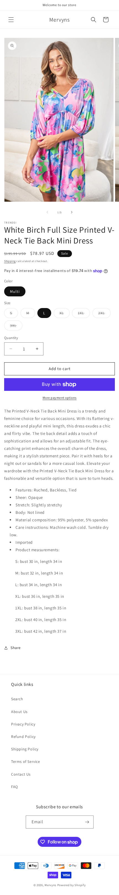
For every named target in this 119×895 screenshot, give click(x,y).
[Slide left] (47, 212)
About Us (19, 711)
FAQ (14, 786)
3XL (16, 326)
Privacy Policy (23, 724)
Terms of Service (25, 761)
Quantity (11, 337)
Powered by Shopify (71, 885)
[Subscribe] (87, 822)
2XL (104, 314)
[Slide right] (72, 212)
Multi (15, 291)
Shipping (10, 261)
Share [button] (16, 647)
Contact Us (21, 774)
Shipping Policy (24, 749)
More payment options (60, 398)
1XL (84, 314)
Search (17, 698)
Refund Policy (23, 736)
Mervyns (50, 885)
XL (65, 314)
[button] (11, 20)
